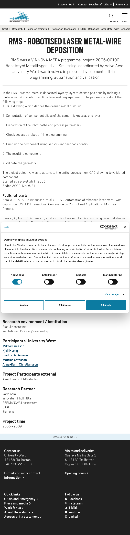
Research (17, 29)
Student (62, 4)
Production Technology (63, 29)
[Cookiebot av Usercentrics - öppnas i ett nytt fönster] (102, 227)
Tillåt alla (106, 305)
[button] (126, 14)
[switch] (49, 282)
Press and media (16, 503)
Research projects (37, 29)
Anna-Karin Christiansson (20, 364)
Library (108, 4)
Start (5, 29)
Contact (82, 4)
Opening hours (75, 473)
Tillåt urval (65, 305)
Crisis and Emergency (19, 498)
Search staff (95, 4)
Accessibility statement (21, 516)
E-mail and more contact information (22, 475)
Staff (71, 4)
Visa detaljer (112, 294)
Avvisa (24, 305)
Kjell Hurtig (10, 350)
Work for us (12, 507)
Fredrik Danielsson (15, 355)
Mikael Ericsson (13, 346)
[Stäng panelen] (125, 227)
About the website (17, 512)
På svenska (122, 4)
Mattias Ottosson (15, 359)
